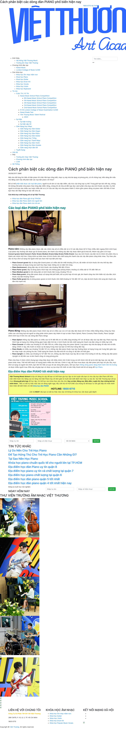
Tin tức (15, 91)
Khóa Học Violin (22, 86)
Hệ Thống (95, 6)
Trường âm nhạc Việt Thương (27, 63)
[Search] (93, 62)
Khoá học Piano (22, 77)
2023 (26, 117)
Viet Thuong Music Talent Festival (32, 115)
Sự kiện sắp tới (25, 124)
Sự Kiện (19, 119)
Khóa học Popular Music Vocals (61, 723)
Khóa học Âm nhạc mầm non (27, 75)
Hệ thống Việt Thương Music (27, 60)
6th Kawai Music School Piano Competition (40, 98)
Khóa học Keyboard (23, 89)
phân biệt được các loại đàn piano (29, 184)
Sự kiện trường (25, 122)
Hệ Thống (16, 164)
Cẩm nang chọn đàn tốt (29, 148)
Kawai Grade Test (26, 112)
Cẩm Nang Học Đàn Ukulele (30, 145)
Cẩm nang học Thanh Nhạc (30, 140)
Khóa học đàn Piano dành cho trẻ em (26, 203)
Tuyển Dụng (20, 150)
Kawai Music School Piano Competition (34, 96)
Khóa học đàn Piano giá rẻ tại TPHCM (26, 198)
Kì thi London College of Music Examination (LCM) (39, 110)
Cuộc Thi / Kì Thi (22, 93)
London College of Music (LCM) (28, 70)
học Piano (98, 367)
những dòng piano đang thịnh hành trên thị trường (98, 365)
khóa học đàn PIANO (41, 386)
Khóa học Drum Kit (23, 82)
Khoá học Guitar (22, 79)
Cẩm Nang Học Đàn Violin (30, 143)
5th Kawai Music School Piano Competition (40, 100)
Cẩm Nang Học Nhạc (24, 126)
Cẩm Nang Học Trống (28, 138)
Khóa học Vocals (22, 84)
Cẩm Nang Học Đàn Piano (30, 133)
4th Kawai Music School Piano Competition (40, 103)
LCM (18, 162)
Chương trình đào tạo (24, 159)
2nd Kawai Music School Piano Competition (40, 108)
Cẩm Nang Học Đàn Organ (30, 131)
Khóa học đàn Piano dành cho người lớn (27, 201)
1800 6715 (87, 6)
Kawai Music (20, 68)
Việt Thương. (14, 727)
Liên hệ (15, 152)
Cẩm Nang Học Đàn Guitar (30, 129)
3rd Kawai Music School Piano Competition (40, 105)
